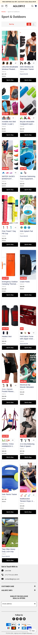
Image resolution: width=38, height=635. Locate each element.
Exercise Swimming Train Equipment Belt (27, 178)
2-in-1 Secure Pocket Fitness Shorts (7, 391)
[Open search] (32, 6)
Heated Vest (6, 336)
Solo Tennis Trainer (9, 494)
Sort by (11, 24)
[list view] (33, 24)
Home (3, 12)
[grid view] (29, 24)
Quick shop (10, 80)
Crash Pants (25, 282)
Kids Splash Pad (26, 231)
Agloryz (4, 71)
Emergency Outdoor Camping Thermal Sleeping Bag (10, 284)
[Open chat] (6, 6)
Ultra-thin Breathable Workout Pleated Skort (10, 69)
